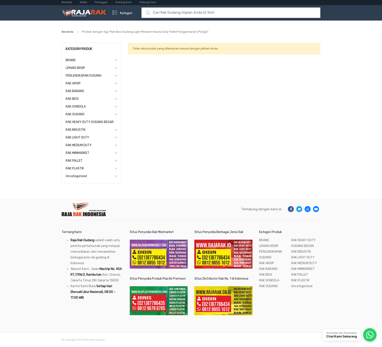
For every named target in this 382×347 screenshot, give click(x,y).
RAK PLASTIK (75, 168)
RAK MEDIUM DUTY (79, 145)
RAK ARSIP (73, 83)
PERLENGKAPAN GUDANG (83, 76)
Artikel (83, 2)
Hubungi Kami (147, 2)
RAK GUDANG (75, 114)
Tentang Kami (123, 2)
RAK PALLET (74, 161)
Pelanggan (101, 2)
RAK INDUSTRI (75, 130)
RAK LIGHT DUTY (77, 137)
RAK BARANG (75, 91)
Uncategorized (76, 176)
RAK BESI (72, 99)
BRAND (71, 60)
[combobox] (230, 13)
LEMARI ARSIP (75, 68)
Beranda (67, 2)
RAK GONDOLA (76, 106)
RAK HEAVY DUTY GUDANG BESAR (90, 122)
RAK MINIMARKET (77, 153)
